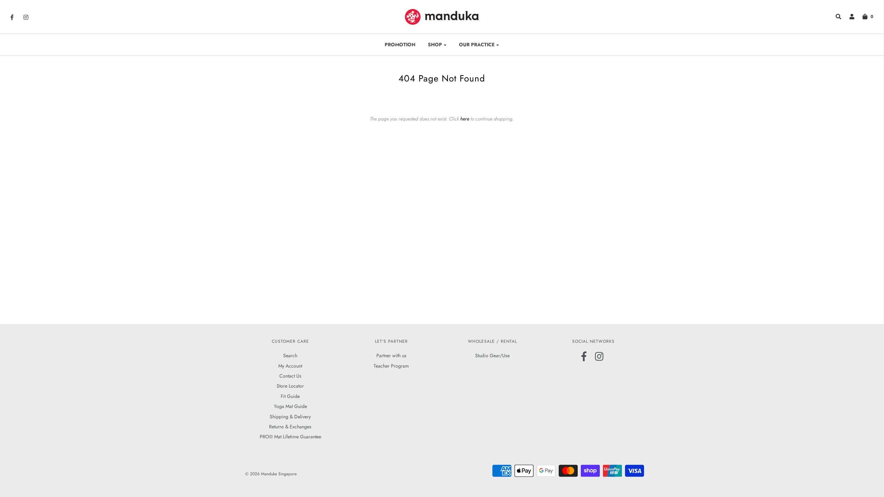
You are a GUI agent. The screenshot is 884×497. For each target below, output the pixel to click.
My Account (290, 365)
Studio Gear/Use (492, 355)
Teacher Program (391, 365)
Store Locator (290, 385)
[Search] (835, 16)
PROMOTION (400, 44)
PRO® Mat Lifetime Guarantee (290, 436)
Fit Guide (290, 396)
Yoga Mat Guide (290, 406)
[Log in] (848, 16)
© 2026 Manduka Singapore (271, 474)
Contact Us (290, 375)
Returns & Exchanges (290, 426)
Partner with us (391, 355)
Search (290, 355)
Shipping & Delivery (290, 416)
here (464, 118)
